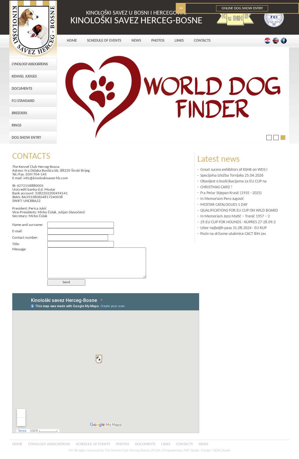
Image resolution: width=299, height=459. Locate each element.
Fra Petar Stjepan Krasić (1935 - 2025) (231, 193)
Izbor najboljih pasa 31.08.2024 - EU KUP (233, 228)
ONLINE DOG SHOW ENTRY (242, 8)
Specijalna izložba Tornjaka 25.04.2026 (231, 175)
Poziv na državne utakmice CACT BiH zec (233, 234)
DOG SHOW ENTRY (26, 138)
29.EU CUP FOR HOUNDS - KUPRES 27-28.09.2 (238, 222)
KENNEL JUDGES (24, 76)
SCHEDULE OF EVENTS (104, 41)
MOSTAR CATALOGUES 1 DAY (224, 205)
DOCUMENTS (22, 89)
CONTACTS (202, 41)
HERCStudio (221, 450)
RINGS (16, 125)
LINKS (179, 41)
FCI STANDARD (23, 101)
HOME (72, 41)
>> (181, 8)
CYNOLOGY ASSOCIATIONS (30, 64)
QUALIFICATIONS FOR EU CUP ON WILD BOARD (239, 210)
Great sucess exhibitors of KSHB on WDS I (233, 170)
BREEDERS (19, 113)
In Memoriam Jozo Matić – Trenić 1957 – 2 (235, 216)
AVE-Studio (191, 450)
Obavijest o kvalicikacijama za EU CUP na (233, 181)
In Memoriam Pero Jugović (222, 199)
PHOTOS (157, 41)
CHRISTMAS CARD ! (216, 187)
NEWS (136, 41)
